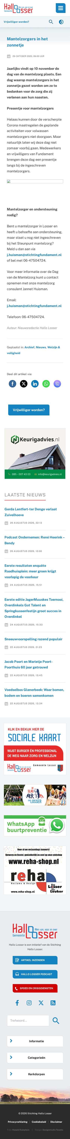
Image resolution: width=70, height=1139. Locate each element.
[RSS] (53, 1003)
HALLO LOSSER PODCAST (36, 974)
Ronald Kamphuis (20, 1130)
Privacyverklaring (17, 1121)
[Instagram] (29, 1003)
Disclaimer (56, 1121)
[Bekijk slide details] (34, 453)
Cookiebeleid (39, 1121)
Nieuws (41, 347)
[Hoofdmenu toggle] (61, 8)
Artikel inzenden (33, 960)
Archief (29, 347)
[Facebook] (17, 1003)
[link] (61, 21)
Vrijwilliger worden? (29, 410)
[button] (51, 21)
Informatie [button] (36, 1041)
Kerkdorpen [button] (36, 1074)
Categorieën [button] (36, 1057)
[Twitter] (41, 1003)
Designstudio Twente (53, 1130)
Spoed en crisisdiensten (36, 988)
